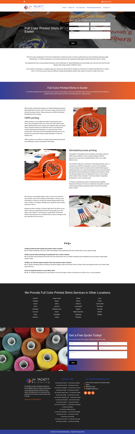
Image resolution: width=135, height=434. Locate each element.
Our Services (80, 7)
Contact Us (106, 7)
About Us (71, 7)
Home (64, 7)
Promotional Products (94, 7)
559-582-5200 (107, 2)
